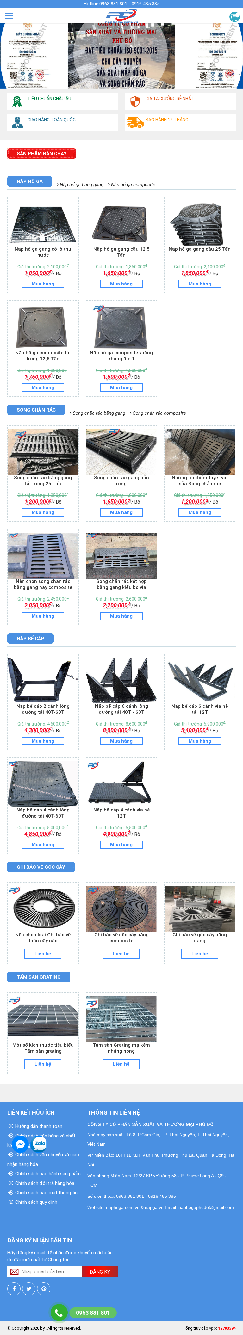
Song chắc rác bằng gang (98, 413)
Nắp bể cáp (30, 638)
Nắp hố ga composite (132, 184)
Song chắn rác (36, 410)
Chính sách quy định (36, 1202)
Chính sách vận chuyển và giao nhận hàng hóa (43, 1159)
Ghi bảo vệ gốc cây (41, 867)
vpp (212, 1328)
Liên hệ (42, 954)
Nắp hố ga (30, 181)
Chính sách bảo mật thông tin (46, 1193)
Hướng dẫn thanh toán (38, 1126)
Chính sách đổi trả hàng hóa (44, 1183)
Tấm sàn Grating (39, 977)
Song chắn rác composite (159, 413)
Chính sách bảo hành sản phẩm (48, 1174)
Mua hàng (43, 284)
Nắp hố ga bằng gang (81, 184)
